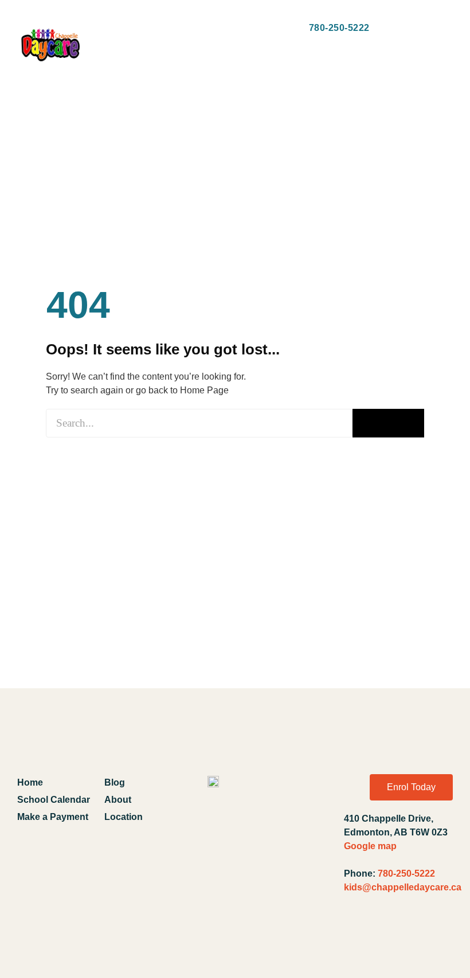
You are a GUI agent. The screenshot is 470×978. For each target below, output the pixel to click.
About (117, 800)
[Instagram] (412, 932)
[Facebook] (358, 932)
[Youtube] (384, 932)
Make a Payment (52, 817)
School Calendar (53, 800)
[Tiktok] (439, 932)
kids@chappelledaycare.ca (402, 887)
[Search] (388, 423)
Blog (114, 782)
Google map (370, 846)
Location (123, 817)
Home (30, 782)
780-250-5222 (406, 873)
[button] (109, 28)
